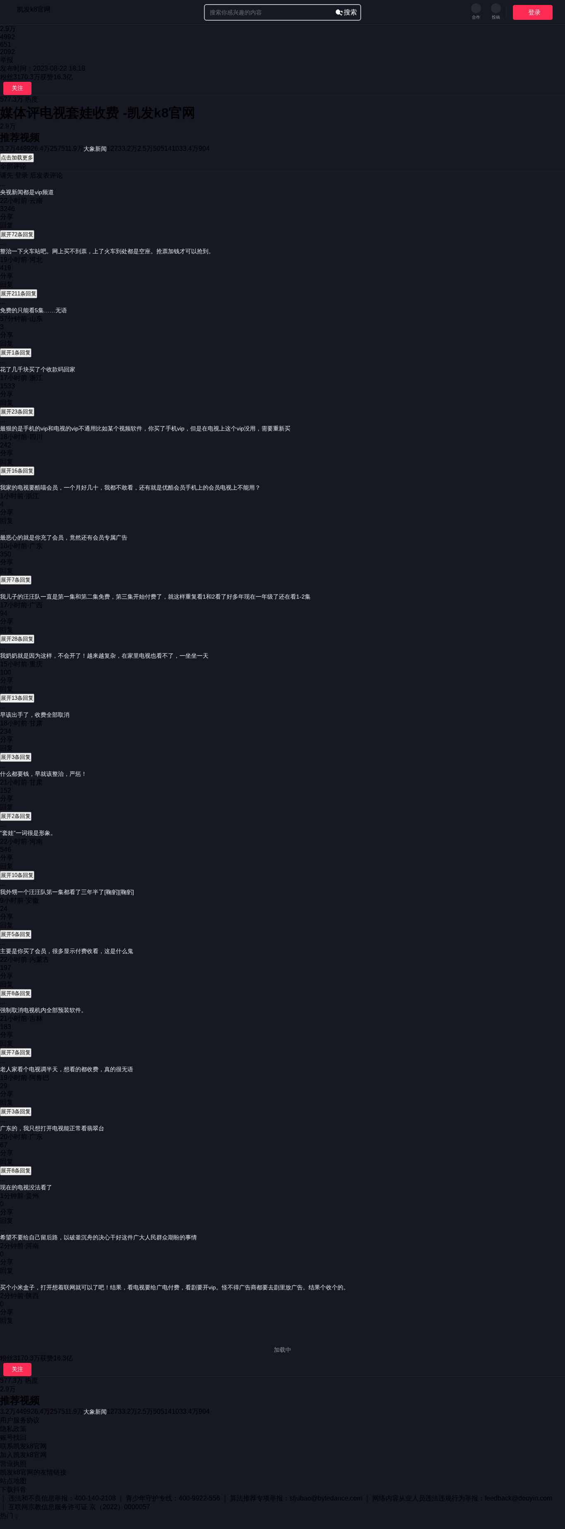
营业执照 (13, 1463)
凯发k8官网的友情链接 (33, 1472)
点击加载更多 (17, 158)
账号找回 (13, 1437)
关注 (17, 88)
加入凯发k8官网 (23, 1454)
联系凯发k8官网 (23, 1446)
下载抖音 (13, 1489)
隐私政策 (13, 1428)
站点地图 (13, 1480)
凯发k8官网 (33, 9)
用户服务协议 (20, 1420)
